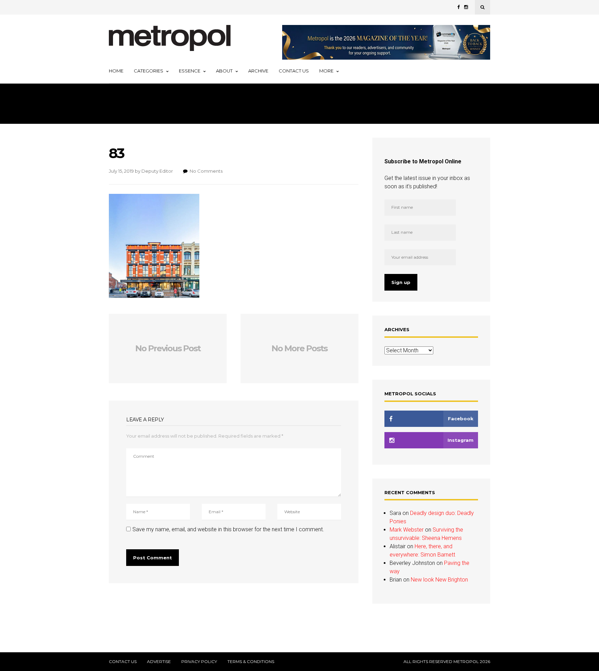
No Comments (206, 171)
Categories (148, 71)
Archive (258, 71)
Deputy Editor (157, 171)
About (224, 71)
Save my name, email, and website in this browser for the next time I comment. (228, 529)
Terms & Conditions (250, 662)
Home (116, 71)
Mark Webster (407, 529)
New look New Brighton (439, 579)
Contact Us (294, 71)
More (326, 71)
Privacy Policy (199, 662)
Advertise (159, 662)
